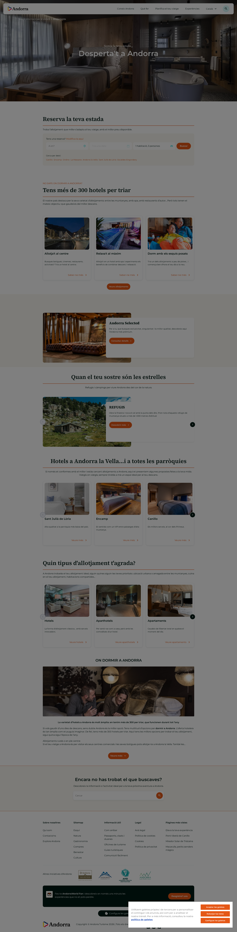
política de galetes (142, 919)
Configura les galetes (215, 920)
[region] (180, 914)
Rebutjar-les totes (215, 914)
